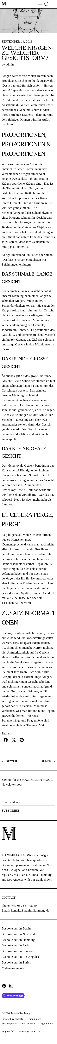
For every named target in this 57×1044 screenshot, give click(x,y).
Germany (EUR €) (27, 1031)
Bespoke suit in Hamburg (18, 940)
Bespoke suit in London (17, 951)
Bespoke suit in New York (19, 934)
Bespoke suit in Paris (15, 945)
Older (46, 761)
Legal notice (46, 1023)
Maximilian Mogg (20, 1013)
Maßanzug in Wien (14, 968)
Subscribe (10, 810)
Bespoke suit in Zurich (16, 962)
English (6, 1031)
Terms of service (28, 1023)
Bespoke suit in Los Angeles (20, 956)
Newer (11, 761)
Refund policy (33, 1018)
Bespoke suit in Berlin (16, 928)
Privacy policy (9, 1023)
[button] (46, 4)
